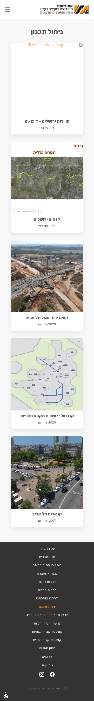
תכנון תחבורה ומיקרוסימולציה (47, 615)
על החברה (47, 549)
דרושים (47, 656)
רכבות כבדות (47, 590)
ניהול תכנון (47, 607)
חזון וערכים (47, 557)
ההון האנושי (47, 648)
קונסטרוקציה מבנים (47, 640)
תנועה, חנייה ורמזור (47, 623)
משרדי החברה (47, 573)
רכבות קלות (47, 582)
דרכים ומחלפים (47, 598)
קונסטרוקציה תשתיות (47, 632)
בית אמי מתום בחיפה (47, 565)
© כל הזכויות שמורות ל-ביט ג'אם (47, 688)
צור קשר (47, 665)
